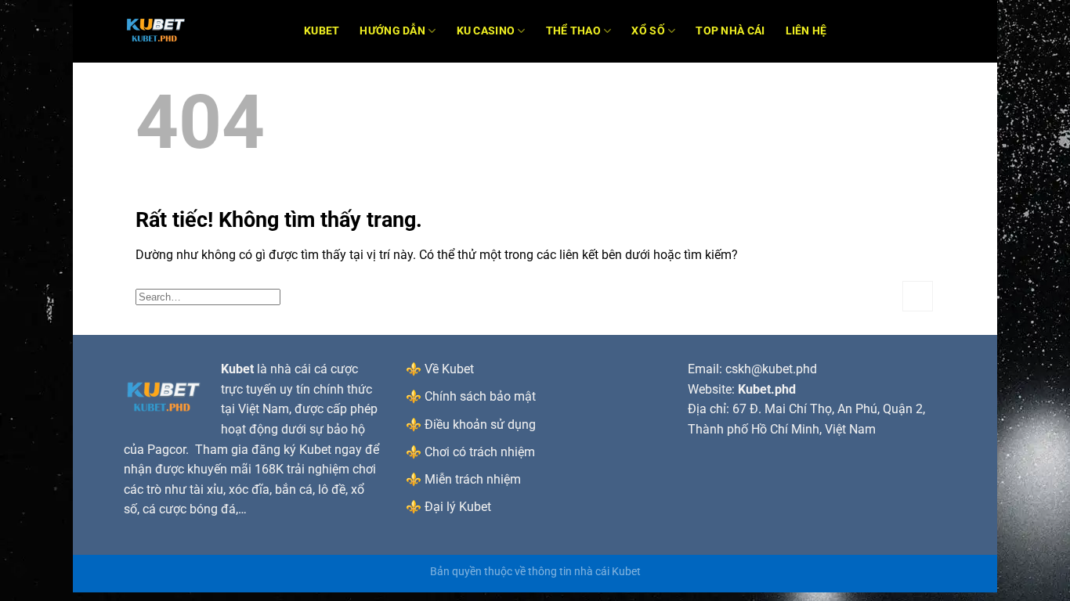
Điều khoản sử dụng (480, 424)
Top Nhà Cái (730, 31)
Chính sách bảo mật (480, 396)
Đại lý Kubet (458, 506)
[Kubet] (202, 31)
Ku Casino (486, 31)
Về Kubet (449, 369)
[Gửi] (917, 296)
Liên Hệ (806, 31)
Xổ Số (647, 31)
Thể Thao (573, 31)
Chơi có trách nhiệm (480, 451)
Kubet (321, 31)
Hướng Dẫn (392, 31)
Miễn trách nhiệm (473, 479)
